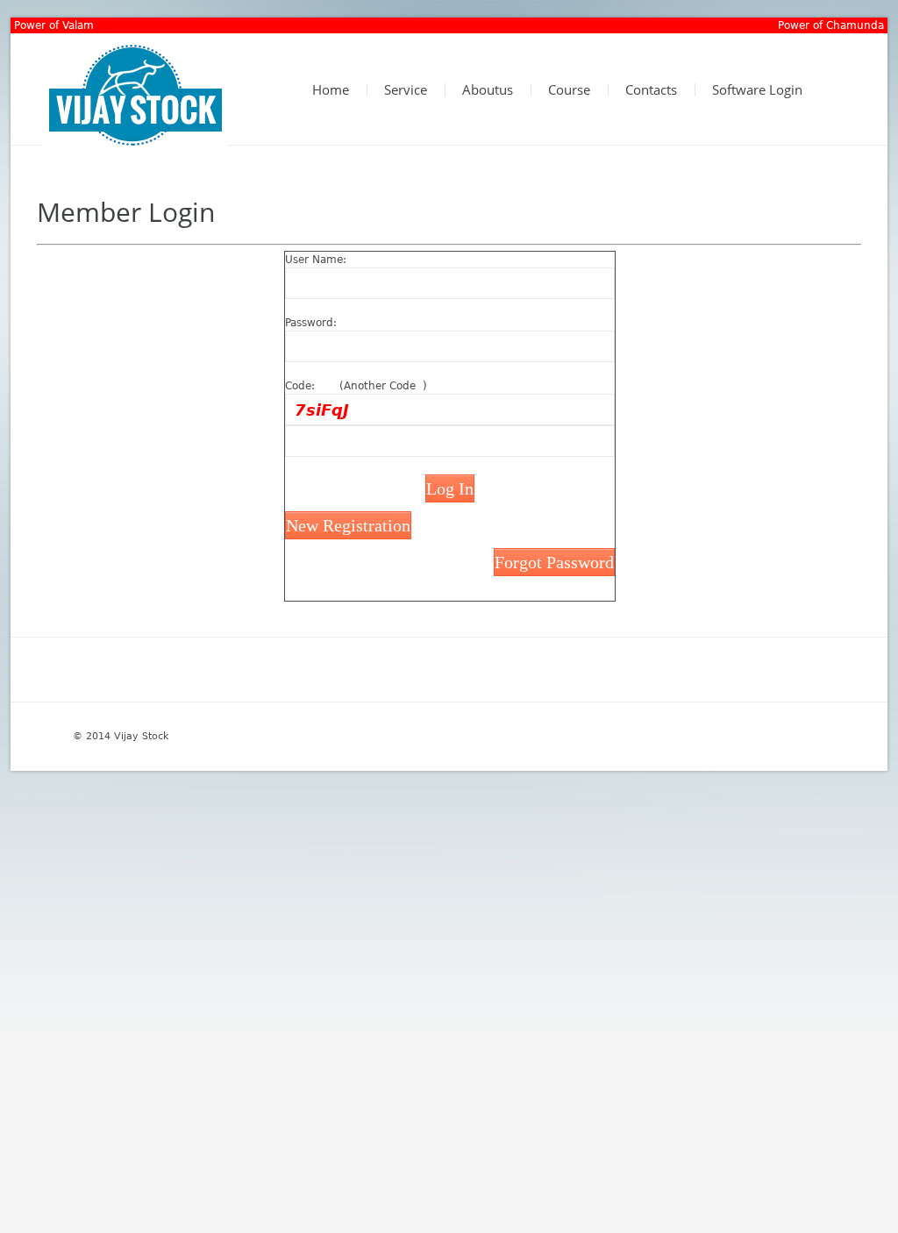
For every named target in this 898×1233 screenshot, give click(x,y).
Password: (311, 323)
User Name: (315, 259)
